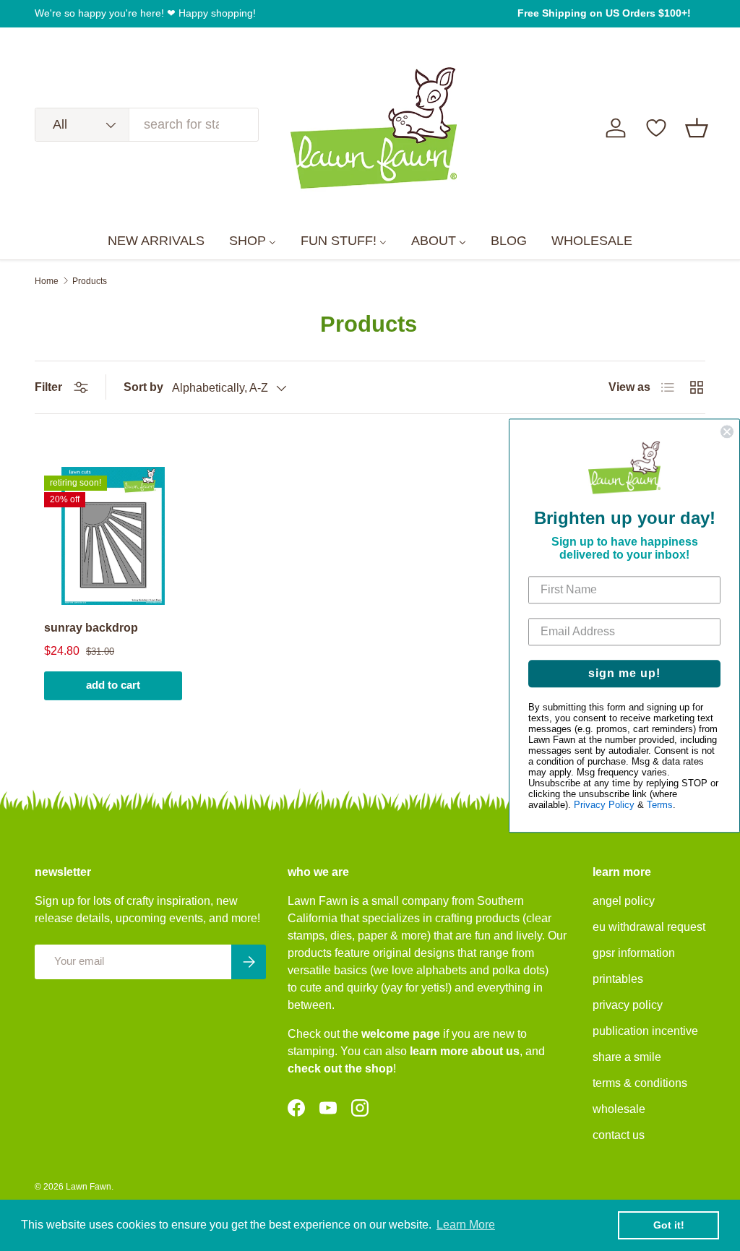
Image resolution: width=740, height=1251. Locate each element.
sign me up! (624, 673)
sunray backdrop (91, 628)
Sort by (143, 387)
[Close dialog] (727, 431)
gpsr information (634, 953)
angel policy (624, 901)
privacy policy (628, 1005)
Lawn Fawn (88, 1187)
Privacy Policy (604, 804)
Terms (660, 804)
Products (89, 281)
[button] (697, 128)
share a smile (627, 1057)
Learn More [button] (465, 1224)
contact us (619, 1135)
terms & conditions (640, 1083)
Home (47, 281)
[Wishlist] (656, 128)
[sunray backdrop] (113, 536)
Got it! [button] (668, 1225)
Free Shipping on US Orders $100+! (604, 13)
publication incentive (645, 1031)
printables (618, 979)
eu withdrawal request (649, 927)
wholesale (619, 1109)
